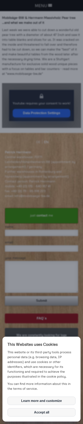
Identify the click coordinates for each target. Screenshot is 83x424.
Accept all (41, 412)
